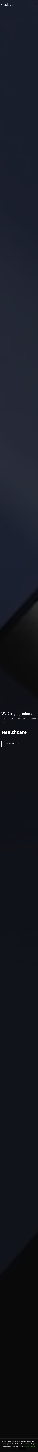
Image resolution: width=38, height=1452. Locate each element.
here (27, 1446)
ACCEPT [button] (22, 1449)
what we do (12, 744)
